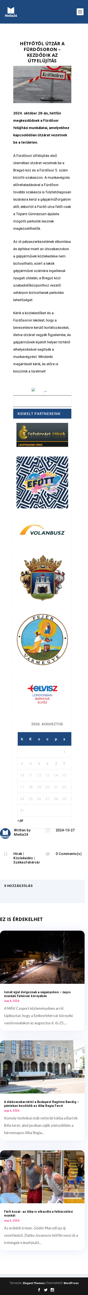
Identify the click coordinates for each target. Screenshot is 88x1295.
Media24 (21, 834)
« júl (20, 820)
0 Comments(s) (69, 854)
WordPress (71, 1283)
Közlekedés (23, 858)
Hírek (17, 854)
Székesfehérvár (26, 862)
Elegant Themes (33, 1283)
